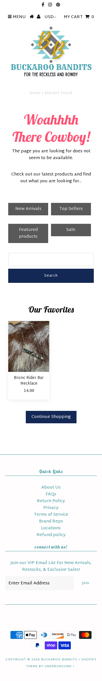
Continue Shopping (51, 417)
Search (51, 275)
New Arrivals (28, 209)
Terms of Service (51, 515)
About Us (51, 487)
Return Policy (51, 501)
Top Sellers (71, 209)
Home (35, 93)
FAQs (51, 494)
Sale (70, 230)
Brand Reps (51, 521)
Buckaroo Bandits (59, 659)
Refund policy (51, 535)
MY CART (79, 17)
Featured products (28, 233)
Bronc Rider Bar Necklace (29, 380)
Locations (51, 528)
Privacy (50, 508)
